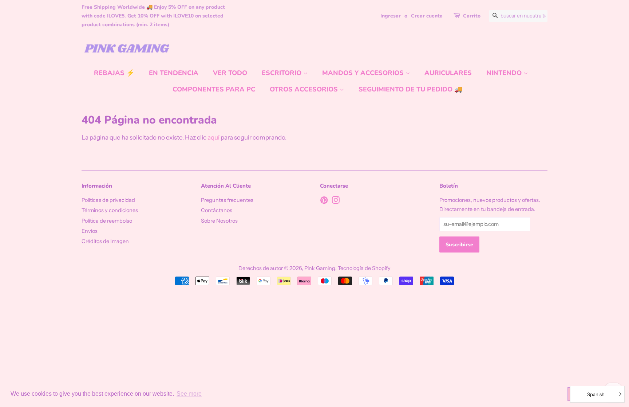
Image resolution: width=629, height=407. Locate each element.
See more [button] (189, 394)
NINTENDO (504, 73)
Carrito (471, 15)
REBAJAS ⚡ (114, 73)
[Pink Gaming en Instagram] (336, 201)
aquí (213, 137)
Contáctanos (216, 210)
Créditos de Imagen (105, 241)
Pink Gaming (319, 268)
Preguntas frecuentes (227, 200)
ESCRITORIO (282, 73)
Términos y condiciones (110, 210)
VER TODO (230, 73)
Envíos (90, 231)
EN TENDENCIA (173, 73)
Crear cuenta (427, 15)
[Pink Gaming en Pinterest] (324, 201)
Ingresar (390, 15)
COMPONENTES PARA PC (214, 89)
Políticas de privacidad (108, 200)
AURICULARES (448, 73)
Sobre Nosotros (219, 221)
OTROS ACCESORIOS (305, 89)
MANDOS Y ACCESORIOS (364, 73)
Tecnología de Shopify (364, 268)
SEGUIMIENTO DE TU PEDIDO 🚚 (410, 89)
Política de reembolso (107, 221)
